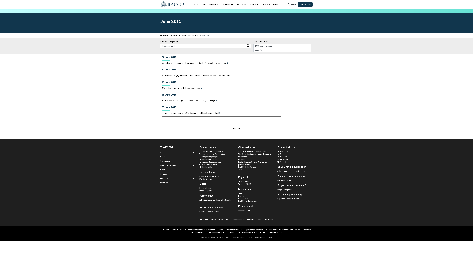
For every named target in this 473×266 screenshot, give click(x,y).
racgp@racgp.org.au (210, 157)
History (163, 170)
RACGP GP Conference (247, 167)
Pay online (245, 182)
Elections (164, 178)
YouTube (283, 162)
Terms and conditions (207, 219)
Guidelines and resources (209, 212)
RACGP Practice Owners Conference (252, 162)
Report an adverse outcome (288, 199)
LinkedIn (283, 157)
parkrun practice (244, 165)
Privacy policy (223, 219)
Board (162, 157)
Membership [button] (214, 4)
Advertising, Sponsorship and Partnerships (215, 200)
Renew (241, 196)
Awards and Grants (168, 165)
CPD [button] (204, 4)
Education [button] (194, 4)
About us (164, 152)
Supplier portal (244, 210)
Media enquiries (205, 191)
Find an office (207, 167)
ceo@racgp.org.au (209, 159)
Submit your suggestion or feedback (291, 171)
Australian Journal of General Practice (253, 152)
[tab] (194, 4)
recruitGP (242, 159)
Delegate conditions (253, 219)
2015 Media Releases (194, 35)
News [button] (275, 4)
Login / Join (306, 4)
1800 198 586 (245, 184)
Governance (165, 161)
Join (240, 193)
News (171, 35)
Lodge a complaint (284, 190)
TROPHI (241, 170)
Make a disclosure (284, 180)
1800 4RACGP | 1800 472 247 (212, 152)
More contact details (210, 165)
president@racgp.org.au (211, 162)
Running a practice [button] (250, 4)
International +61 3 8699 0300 (213, 154)
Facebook (284, 152)
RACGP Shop (243, 199)
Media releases (179, 35)
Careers (163, 174)
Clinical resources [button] (231, 4)
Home (165, 35)
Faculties (164, 183)
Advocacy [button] (265, 4)
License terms (268, 219)
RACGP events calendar (247, 201)
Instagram (284, 159)
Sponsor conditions (236, 219)
